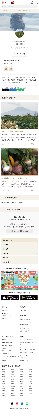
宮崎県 (3, 395)
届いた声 (5, 249)
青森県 (12, 369)
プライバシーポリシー (7, 350)
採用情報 (4, 360)
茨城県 (30, 372)
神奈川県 (13, 376)
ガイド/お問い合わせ (7, 342)
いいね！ (8, 143)
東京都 (3, 376)
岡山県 (3, 388)
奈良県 (3, 386)
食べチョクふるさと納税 (26, 340)
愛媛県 (12, 391)
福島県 (21, 372)
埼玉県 (21, 374)
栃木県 (3, 374)
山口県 (21, 388)
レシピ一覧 (6, 262)
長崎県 (12, 393)
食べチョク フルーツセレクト (27, 349)
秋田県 (3, 372)
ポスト (5, 90)
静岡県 (12, 381)
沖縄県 (21, 395)
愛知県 (21, 381)
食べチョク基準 (6, 313)
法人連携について (24, 328)
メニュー (36, 3)
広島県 (12, 388)
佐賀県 (3, 393)
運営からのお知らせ (7, 345)
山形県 (12, 372)
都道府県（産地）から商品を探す (11, 366)
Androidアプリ (24, 360)
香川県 (3, 391)
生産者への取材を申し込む (27, 319)
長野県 (30, 379)
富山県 (30, 376)
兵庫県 (30, 383)
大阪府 (21, 383)
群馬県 (12, 374)
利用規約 (4, 348)
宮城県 (30, 369)
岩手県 (21, 369)
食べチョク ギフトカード (26, 352)
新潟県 (21, 376)
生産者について (7, 240)
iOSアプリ (22, 358)
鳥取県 (21, 386)
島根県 (30, 386)
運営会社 (4, 340)
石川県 (3, 379)
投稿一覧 (5, 253)
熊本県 (21, 393)
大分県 (30, 393)
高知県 (21, 391)
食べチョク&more (24, 355)
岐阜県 (3, 381)
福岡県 (30, 391)
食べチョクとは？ (6, 310)
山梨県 (21, 379)
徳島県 (30, 388)
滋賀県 (3, 383)
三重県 (30, 381)
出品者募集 (23, 310)
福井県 (12, 379)
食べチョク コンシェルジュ (27, 347)
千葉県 (30, 374)
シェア (13, 90)
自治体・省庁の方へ (25, 331)
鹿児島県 (13, 395)
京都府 (12, 383)
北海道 (3, 369)
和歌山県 (13, 386)
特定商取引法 (5, 353)
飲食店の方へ (5, 318)
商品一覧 (5, 244)
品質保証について (6, 316)
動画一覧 (5, 257)
